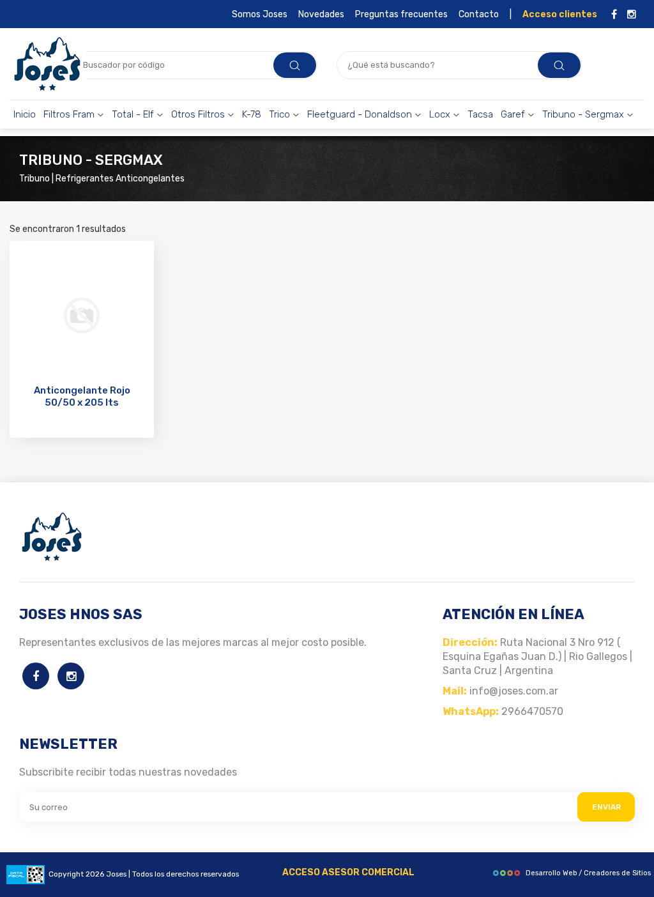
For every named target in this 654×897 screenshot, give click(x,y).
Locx (441, 114)
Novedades (321, 14)
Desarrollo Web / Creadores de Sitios (588, 873)
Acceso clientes (559, 14)
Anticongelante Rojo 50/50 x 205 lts (82, 396)
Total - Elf (134, 114)
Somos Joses (259, 14)
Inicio (24, 114)
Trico (281, 114)
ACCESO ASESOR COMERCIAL (348, 872)
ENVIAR (606, 806)
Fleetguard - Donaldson (360, 114)
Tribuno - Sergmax (584, 114)
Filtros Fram (70, 114)
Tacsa (480, 114)
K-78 (251, 114)
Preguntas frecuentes (401, 14)
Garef (514, 114)
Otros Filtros (199, 114)
